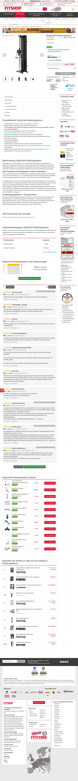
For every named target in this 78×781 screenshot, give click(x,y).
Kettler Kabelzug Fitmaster (23, 642)
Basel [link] (5, 746)
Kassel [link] (20, 723)
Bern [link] (8, 746)
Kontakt (22, 1)
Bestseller (7, 115)
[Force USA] (21, 580)
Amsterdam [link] (6, 740)
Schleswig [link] (16, 728)
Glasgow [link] (11, 735)
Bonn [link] (5, 718)
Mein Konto (70, 1)
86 (21, 264)
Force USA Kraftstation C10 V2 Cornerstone (27, 577)
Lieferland (57, 1)
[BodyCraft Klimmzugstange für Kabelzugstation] (7, 496)
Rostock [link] (6, 728)
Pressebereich (43, 724)
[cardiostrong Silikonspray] (7, 516)
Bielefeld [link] (18, 716)
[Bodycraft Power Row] (7, 522)
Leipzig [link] (12, 725)
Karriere (18, 1)
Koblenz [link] (5, 725)
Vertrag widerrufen (39, 702)
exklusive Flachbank (42, 145)
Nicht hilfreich (14, 299)
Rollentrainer (57, 727)
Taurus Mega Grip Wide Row (19, 508)
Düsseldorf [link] (15, 720)
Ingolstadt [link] (11, 723)
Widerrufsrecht (43, 714)
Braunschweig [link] (14, 718)
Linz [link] (18, 711)
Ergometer (56, 705)
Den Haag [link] (18, 740)
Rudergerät (56, 709)
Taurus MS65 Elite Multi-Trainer (24, 634)
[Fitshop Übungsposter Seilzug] (7, 503)
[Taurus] (21, 572)
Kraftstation (17, 26)
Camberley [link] (20, 733)
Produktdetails (9, 97)
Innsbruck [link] (8, 711)
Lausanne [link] (11, 746)
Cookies (31, 712)
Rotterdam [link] (17, 742)
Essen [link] (5, 721)
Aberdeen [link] (6, 733)
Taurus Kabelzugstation (22, 618)
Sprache (63, 1)
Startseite (4, 26)
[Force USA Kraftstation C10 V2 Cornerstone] (12, 578)
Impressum (13, 1)
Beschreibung (8, 100)
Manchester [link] (20, 735)
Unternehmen (7, 1)
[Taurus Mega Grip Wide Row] (7, 509)
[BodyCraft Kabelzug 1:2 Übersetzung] (7, 549)
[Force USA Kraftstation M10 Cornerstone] (12, 628)
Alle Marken (57, 745)
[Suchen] (45, 9)
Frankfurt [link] (9, 721)
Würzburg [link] (11, 729)
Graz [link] (5, 711)
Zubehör (7, 112)
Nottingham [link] (6, 737)
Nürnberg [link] (15, 726)
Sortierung (9, 287)
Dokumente (8, 103)
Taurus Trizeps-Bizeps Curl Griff (20, 534)
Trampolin (56, 713)
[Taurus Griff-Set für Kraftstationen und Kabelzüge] (7, 483)
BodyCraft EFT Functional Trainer (25, 593)
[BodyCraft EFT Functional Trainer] (12, 594)
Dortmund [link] (6, 720)
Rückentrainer (57, 737)
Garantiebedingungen (11, 106)
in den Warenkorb (65, 73)
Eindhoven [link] (6, 742)
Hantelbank (57, 716)
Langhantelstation (58, 731)
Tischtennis (57, 714)
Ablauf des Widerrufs (42, 716)
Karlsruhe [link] (16, 723)
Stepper (56, 729)
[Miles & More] (68, 691)
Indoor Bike (56, 718)
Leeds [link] (10, 733)
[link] (62, 127)
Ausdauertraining (9, 14)
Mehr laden (18, 466)
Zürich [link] (16, 746)
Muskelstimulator (58, 740)
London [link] (15, 735)
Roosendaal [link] (12, 742)
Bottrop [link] (8, 718)
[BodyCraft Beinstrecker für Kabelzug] (7, 542)
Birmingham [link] (15, 733)
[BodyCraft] (8, 35)
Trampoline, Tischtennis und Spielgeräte (36, 14)
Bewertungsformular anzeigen (30, 278)
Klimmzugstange (28, 145)
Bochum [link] (22, 716)
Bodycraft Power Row (17, 521)
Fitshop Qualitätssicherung (40, 149)
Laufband (56, 707)
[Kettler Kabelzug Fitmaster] (12, 644)
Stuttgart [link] (22, 728)
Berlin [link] (14, 716)
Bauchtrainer (57, 735)
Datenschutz (43, 710)
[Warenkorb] (73, 9)
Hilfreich (7, 299)
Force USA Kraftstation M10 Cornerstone (27, 626)
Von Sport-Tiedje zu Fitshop (10, 678)
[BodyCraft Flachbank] (7, 489)
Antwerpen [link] (6, 750)
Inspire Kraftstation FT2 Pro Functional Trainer (28, 585)
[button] (5, 79)
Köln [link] (9, 725)
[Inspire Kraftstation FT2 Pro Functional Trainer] (12, 586)
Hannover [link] (6, 723)
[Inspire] (21, 588)
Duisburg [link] (21, 720)
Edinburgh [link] (6, 735)
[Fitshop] (13, 9)
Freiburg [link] (14, 721)
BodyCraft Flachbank (17, 488)
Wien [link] (5, 712)
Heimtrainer (57, 726)
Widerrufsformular (33, 715)
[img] (59, 56)
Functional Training (58, 733)
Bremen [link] (20, 718)
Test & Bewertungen (10, 109)
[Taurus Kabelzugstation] (12, 620)
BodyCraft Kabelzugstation (36, 26)
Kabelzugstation (25, 26)
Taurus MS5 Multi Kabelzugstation (25, 601)
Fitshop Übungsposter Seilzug (20, 501)
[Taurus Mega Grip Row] (7, 529)
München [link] (6, 726)
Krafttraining (20, 14)
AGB (30, 710)
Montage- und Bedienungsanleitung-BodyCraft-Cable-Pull (19, 217)
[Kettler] (21, 645)
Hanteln (56, 720)
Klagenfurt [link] (14, 711)
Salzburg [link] (22, 711)
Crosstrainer (57, 703)
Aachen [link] (5, 716)
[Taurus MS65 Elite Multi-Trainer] (12, 636)
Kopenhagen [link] (7, 758)
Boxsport (56, 722)
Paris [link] (7, 754)
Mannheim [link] (20, 725)
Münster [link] (10, 726)
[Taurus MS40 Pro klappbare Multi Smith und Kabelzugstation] (12, 570)
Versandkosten (32, 714)
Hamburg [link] (18, 721)
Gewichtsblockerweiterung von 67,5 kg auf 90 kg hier (18, 133)
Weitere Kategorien (69, 14)
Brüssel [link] (11, 750)
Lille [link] (4, 754)
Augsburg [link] (10, 716)
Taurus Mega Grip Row (18, 527)
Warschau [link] (6, 762)
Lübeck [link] (16, 725)
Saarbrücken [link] (11, 728)
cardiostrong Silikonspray (19, 514)
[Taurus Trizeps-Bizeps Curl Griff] (7, 535)
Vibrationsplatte (58, 742)
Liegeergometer (58, 724)
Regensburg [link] (21, 726)
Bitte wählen (50, 43)
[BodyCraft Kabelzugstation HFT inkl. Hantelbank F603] (12, 611)
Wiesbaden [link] (6, 729)
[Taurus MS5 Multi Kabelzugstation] (12, 602)
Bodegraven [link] (12, 740)
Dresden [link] (11, 720)
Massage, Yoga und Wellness (55, 14)
